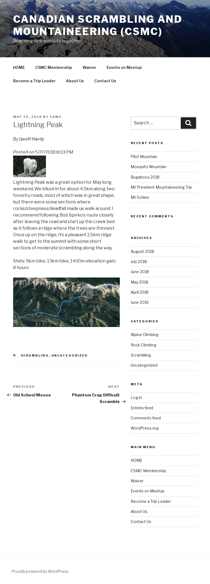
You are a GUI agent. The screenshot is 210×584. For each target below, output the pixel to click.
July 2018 (139, 261)
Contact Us (105, 80)
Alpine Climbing (144, 334)
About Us (75, 80)
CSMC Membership (53, 67)
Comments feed (146, 418)
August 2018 (142, 251)
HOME (19, 67)
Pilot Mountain (144, 156)
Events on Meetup (124, 67)
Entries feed (142, 407)
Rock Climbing (143, 345)
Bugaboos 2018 (145, 177)
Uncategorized (69, 355)
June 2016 (140, 302)
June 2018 (140, 271)
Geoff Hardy (31, 139)
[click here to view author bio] (29, 175)
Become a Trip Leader (34, 80)
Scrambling (35, 355)
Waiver (89, 67)
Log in (136, 397)
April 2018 (139, 292)
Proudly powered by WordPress (40, 571)
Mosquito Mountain (148, 166)
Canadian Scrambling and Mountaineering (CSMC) (97, 25)
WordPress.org (145, 428)
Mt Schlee (140, 197)
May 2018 (139, 282)
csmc (56, 117)
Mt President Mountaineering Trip (161, 187)
